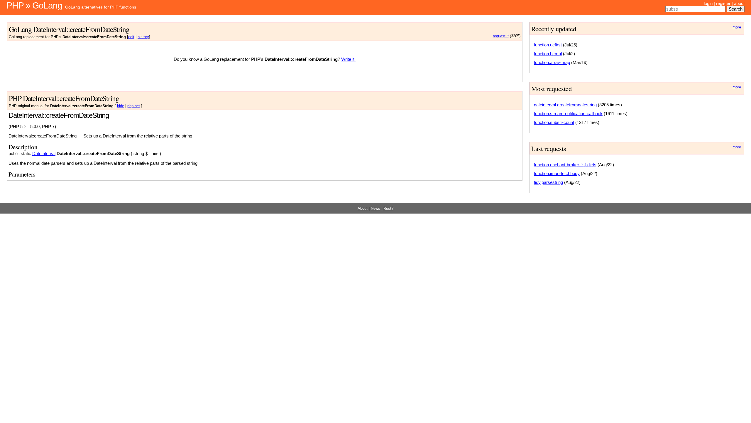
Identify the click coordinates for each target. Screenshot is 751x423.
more (737, 27)
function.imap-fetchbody (557, 173)
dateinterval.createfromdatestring (565, 104)
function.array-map (552, 62)
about (739, 3)
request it (501, 36)
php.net (133, 106)
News (375, 209)
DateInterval (43, 153)
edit (131, 37)
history (143, 37)
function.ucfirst (548, 44)
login (708, 3)
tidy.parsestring (548, 182)
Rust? (388, 209)
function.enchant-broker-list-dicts (565, 164)
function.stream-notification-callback (568, 113)
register (723, 3)
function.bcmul (548, 53)
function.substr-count (554, 122)
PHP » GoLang (34, 5)
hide (120, 106)
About (363, 209)
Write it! (348, 59)
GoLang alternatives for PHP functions (100, 7)
